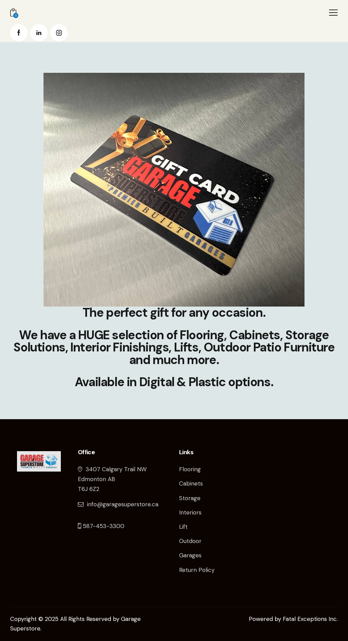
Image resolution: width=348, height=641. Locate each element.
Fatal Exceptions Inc (310, 619)
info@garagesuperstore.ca (122, 504)
